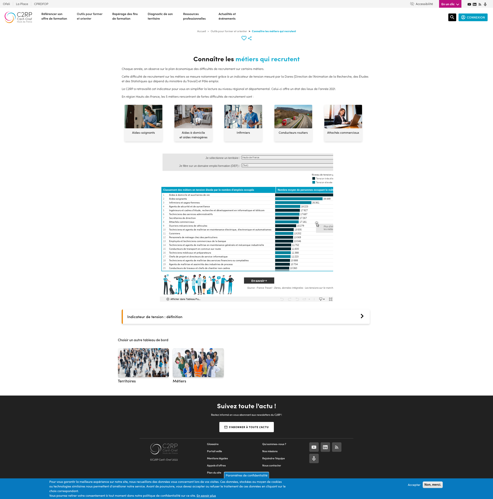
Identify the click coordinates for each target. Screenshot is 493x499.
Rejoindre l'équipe (273, 458)
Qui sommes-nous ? (274, 444)
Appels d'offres (216, 465)
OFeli (6, 4)
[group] (143, 367)
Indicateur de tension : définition (154, 316)
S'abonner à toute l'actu (249, 427)
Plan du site (214, 472)
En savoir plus (206, 495)
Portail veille (214, 451)
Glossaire (213, 444)
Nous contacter (271, 465)
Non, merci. (432, 484)
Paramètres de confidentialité (246, 475)
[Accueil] (18, 17)
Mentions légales (217, 458)
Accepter (414, 485)
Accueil (201, 31)
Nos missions (270, 451)
